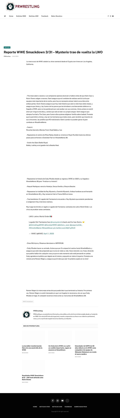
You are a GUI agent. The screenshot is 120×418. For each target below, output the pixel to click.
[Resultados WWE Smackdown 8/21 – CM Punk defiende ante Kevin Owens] (33, 366)
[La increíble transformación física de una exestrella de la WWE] (33, 336)
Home (11, 16)
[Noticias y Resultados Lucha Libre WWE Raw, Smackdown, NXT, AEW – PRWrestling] (23, 7)
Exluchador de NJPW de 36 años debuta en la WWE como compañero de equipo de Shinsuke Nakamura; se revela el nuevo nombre (85, 350)
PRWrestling (7, 56)
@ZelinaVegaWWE (36, 225)
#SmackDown (47, 228)
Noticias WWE (21, 16)
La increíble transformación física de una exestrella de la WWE (32, 348)
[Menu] (5, 16)
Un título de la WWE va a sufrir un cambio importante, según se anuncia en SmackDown (59, 348)
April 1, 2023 (49, 234)
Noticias (7, 47)
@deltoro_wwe (63, 225)
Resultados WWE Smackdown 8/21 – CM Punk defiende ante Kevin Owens (32, 378)
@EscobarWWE (50, 225)
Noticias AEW (33, 16)
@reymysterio (56, 222)
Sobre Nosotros (56, 16)
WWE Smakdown (28, 301)
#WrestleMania (35, 228)
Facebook (44, 16)
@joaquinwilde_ (76, 225)
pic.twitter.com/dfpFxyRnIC (64, 228)
